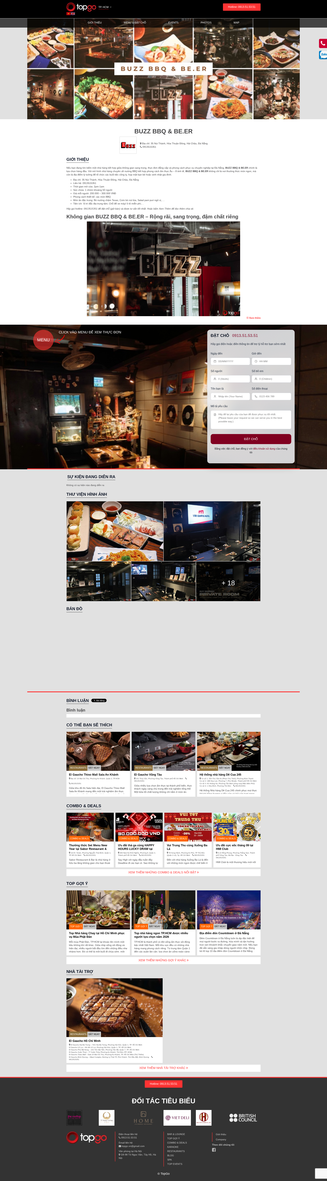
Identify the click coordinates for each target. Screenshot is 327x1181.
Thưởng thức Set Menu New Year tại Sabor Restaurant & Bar (88, 849)
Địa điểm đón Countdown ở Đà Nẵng (224, 933)
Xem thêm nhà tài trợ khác (162, 1068)
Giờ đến (257, 353)
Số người (216, 371)
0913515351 (149, 146)
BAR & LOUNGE (176, 1134)
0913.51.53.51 (245, 335)
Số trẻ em (257, 371)
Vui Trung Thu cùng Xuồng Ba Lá (187, 847)
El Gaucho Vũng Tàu (148, 774)
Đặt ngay (94, 768)
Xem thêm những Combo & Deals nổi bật (162, 872)
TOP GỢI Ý (76, 926)
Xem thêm (254, 318)
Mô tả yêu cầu (219, 406)
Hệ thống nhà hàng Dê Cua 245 (220, 774)
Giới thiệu (95, 22)
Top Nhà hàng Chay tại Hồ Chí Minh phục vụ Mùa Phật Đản (96, 935)
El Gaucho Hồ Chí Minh (84, 1041)
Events (173, 22)
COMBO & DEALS (177, 1142)
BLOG (170, 1155)
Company (221, 1139)
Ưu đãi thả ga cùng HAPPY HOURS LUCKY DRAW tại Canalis (136, 849)
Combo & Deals (79, 838)
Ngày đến (216, 353)
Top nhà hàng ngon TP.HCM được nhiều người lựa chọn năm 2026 (161, 935)
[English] (73, 13)
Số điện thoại (260, 388)
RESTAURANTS (78, 768)
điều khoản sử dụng (264, 448)
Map (236, 22)
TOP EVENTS (174, 1164)
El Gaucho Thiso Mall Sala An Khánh (93, 774)
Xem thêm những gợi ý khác (162, 960)
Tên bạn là (217, 388)
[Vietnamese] (68, 13)
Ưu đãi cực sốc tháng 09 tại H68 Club (234, 847)
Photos (206, 22)
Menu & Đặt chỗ (135, 22)
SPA (169, 1159)
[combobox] (105, 7)
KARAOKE (172, 1147)
